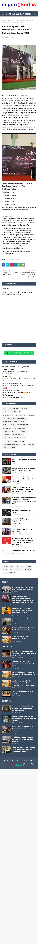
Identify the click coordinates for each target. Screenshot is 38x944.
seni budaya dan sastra (19, 13)
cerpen (5, 569)
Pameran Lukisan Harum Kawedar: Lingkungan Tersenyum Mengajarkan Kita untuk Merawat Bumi (24, 501)
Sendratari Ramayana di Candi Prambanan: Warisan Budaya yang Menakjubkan (24, 653)
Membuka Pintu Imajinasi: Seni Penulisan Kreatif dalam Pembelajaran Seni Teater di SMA (23, 683)
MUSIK (12, 566)
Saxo (30, 760)
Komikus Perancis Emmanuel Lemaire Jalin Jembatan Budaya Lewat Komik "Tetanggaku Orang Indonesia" (23, 541)
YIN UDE (22, 444)
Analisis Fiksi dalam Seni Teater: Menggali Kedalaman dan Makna (23, 673)
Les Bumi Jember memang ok (15, 397)
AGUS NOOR (7, 408)
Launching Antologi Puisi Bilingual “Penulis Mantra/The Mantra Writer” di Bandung (22, 489)
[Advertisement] (19, 856)
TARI (24, 569)
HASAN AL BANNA (19, 428)
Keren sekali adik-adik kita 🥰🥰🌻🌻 (17, 393)
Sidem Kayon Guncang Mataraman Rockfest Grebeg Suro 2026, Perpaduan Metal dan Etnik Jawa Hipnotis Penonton (23, 599)
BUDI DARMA (16, 412)
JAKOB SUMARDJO (17, 434)
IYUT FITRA (6, 434)
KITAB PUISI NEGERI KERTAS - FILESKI (21, 511)
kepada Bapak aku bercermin (15, 383)
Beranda (4, 20)
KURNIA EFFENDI (8, 438)
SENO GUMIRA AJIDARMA (10, 444)
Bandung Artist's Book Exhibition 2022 (24, 460)
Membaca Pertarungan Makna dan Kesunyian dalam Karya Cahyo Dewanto (24, 718)
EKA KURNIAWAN (22, 418)
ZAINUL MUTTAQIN (9, 447)
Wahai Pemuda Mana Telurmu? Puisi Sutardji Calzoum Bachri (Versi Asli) (23, 479)
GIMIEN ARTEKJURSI (22, 425)
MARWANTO (7, 441)
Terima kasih (9, 395)
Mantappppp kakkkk (12, 390)
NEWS (11, 569)
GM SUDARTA (7, 428)
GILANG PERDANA (8, 425)
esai (29, 569)
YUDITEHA (31, 444)
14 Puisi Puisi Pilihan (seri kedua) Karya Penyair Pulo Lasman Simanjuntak (23, 521)
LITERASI (28, 566)
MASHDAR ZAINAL (18, 441)
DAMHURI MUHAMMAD (27, 415)
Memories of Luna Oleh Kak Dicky (23, 550)
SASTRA (5, 566)
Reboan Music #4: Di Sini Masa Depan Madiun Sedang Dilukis (22, 588)
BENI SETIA (6, 412)
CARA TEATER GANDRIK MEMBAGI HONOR (23, 692)
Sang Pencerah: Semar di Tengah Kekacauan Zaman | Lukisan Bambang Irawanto (23, 708)
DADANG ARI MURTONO (10, 415)
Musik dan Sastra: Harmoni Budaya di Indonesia (21, 638)
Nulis (25, 760)
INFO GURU (20, 566)
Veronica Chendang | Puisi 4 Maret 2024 (22, 530)
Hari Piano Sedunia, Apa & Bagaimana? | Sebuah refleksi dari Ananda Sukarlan (22, 610)
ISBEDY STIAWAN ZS (22, 431)
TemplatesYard (18, 764)
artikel (5, 573)
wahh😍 (8, 376)
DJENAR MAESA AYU (9, 418)
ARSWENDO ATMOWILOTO (21, 408)
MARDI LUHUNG (20, 438)
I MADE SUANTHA (8, 431)
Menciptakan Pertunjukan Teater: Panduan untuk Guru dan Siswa (23, 664)
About (12, 760)
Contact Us (19, 760)
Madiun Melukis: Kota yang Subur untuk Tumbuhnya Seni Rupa (24, 469)
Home (6, 760)
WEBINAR (12, 573)
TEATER (18, 569)
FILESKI (8, 260)
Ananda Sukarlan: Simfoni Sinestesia (21, 620)
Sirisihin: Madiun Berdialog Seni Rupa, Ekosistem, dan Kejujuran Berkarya (23, 739)
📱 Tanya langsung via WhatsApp (19, 353)
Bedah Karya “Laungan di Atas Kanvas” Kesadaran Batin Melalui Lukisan (23, 729)
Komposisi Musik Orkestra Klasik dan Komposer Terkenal (23, 629)
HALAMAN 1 (12, 20)
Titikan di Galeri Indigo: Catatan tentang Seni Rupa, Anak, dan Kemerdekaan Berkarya (23, 749)
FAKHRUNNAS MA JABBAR (10, 421)
